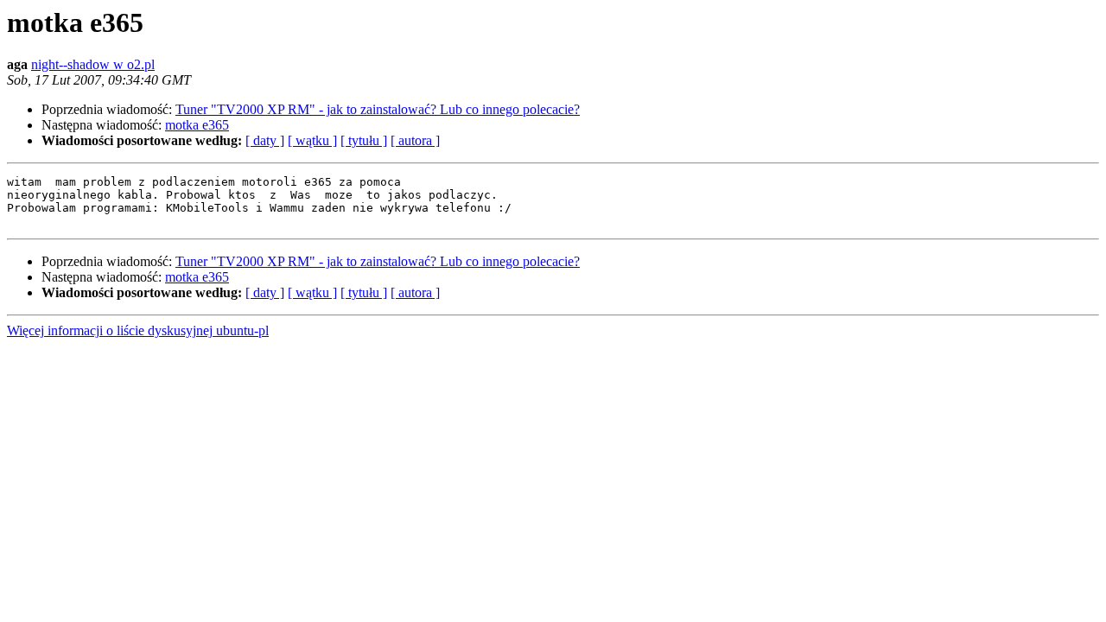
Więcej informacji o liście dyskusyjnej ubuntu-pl (138, 330)
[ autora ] (415, 140)
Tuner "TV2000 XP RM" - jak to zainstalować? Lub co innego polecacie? (377, 109)
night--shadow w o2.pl (93, 64)
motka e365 (197, 124)
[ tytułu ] (363, 140)
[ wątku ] (312, 140)
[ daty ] (264, 140)
